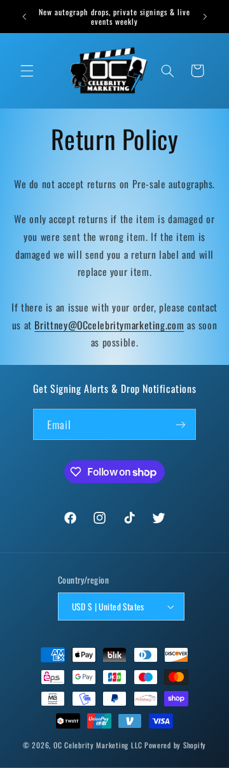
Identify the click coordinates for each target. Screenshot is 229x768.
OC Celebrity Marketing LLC (97, 744)
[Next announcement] (205, 17)
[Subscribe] (180, 424)
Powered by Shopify (175, 744)
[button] (26, 70)
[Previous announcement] (24, 17)
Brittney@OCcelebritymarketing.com (109, 325)
